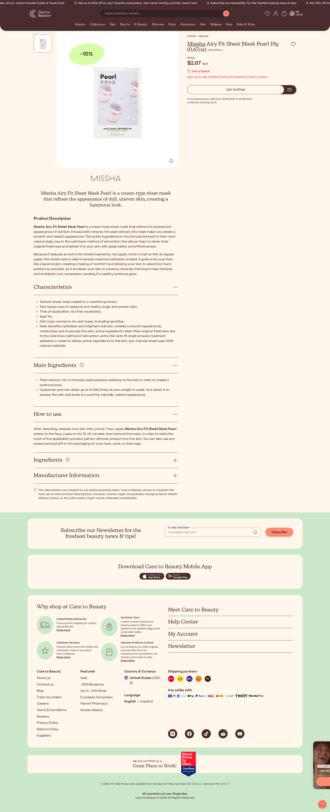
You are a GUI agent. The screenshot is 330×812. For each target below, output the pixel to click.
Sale (112, 24)
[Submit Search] (226, 13)
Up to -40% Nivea (93, 691)
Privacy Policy (47, 723)
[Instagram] (172, 733)
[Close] (325, 746)
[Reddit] (223, 733)
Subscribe (279, 532)
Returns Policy (48, 729)
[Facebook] (189, 733)
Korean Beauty (91, 710)
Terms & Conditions (52, 710)
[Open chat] (322, 804)
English (130, 701)
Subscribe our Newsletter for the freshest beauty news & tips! (253, 3)
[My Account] (276, 13)
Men (229, 24)
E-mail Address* (179, 527)
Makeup (216, 24)
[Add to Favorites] (293, 44)
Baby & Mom (246, 24)
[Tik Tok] (206, 733)
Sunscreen (187, 24)
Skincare (158, 24)
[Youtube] (239, 733)
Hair (203, 24)
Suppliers (44, 735)
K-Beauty (140, 24)
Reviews (43, 716)
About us (43, 678)
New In (125, 24)
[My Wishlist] (267, 13)
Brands (80, 24)
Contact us (45, 684)
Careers (43, 703)
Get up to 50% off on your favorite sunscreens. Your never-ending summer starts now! (137, 3)
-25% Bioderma (92, 684)
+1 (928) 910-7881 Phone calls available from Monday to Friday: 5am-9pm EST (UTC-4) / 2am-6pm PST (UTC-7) (165, 784)
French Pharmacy (94, 703)
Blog (40, 691)
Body (172, 24)
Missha (196, 44)
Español (146, 701)
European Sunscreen (96, 697)
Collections (97, 24)
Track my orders (49, 697)
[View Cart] (284, 13)
